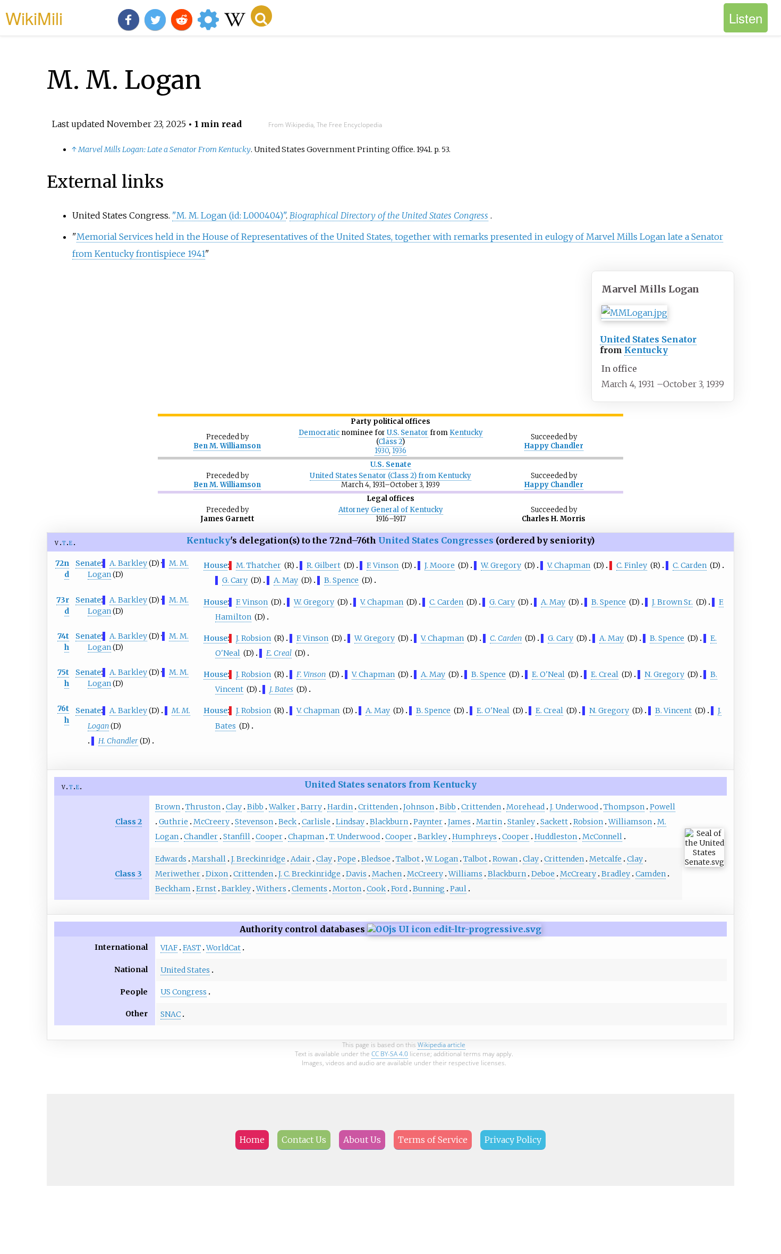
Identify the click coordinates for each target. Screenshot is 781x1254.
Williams (465, 874)
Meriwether (177, 874)
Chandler (201, 836)
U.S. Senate (390, 464)
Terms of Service (433, 1139)
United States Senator (648, 339)
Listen (745, 18)
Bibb (255, 807)
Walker (282, 807)
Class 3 (128, 874)
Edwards (170, 859)
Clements (309, 888)
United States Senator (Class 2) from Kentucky (390, 475)
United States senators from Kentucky (390, 784)
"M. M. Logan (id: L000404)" (229, 215)
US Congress (183, 992)
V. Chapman (568, 565)
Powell (662, 807)
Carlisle (316, 821)
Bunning (429, 888)
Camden (650, 874)
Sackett (554, 821)
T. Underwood (354, 836)
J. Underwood (574, 807)
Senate (88, 563)
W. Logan (441, 859)
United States (185, 970)
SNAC (170, 1014)
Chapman (306, 836)
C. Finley (631, 565)
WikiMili (34, 17)
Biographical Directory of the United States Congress (389, 215)
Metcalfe (605, 859)
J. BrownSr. (672, 602)
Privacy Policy (513, 1139)
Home (252, 1139)
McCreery (211, 821)
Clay (234, 807)
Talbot (408, 859)
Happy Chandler (553, 445)
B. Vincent (673, 710)
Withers (271, 888)
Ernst (206, 888)
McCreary (578, 874)
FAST (192, 947)
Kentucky (646, 350)
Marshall (209, 859)
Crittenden (378, 807)
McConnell (602, 836)
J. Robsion (253, 638)
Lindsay (350, 821)
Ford (399, 888)
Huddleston (555, 836)
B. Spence (341, 580)
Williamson (630, 821)
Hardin (340, 807)
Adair (301, 859)
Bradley (615, 874)
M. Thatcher (258, 565)
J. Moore (440, 565)
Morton (347, 888)
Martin (489, 821)
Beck (287, 821)
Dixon (217, 874)
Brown (167, 807)
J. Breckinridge (258, 859)
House (215, 565)
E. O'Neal (548, 674)
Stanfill (236, 836)
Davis (356, 874)
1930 (382, 450)
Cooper (269, 836)
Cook (376, 888)
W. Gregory (501, 565)
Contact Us (304, 1139)
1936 (399, 450)
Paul (458, 888)
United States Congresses (436, 540)
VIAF (168, 947)
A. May (286, 580)
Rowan (505, 859)
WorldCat (223, 947)
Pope (346, 859)
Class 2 (390, 441)
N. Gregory (664, 674)
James (459, 821)
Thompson (624, 807)
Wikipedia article (441, 1044)
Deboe (543, 874)
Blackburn (389, 821)
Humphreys (474, 836)
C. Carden (690, 565)
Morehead (525, 807)
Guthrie (173, 821)
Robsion (588, 821)
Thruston (202, 807)
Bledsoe (375, 859)
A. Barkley (128, 563)
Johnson (418, 807)
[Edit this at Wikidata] (454, 929)
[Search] (261, 16)
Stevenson (254, 821)
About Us (362, 1139)
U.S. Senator (407, 432)
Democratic (319, 432)
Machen (387, 874)
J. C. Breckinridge (309, 874)
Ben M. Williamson (227, 445)
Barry (311, 807)
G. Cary (235, 580)
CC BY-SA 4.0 (389, 1053)
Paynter (428, 821)
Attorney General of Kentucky (390, 509)
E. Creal (604, 674)
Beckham (173, 888)
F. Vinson (382, 565)
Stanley (521, 821)
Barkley (432, 836)
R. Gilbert (324, 565)
